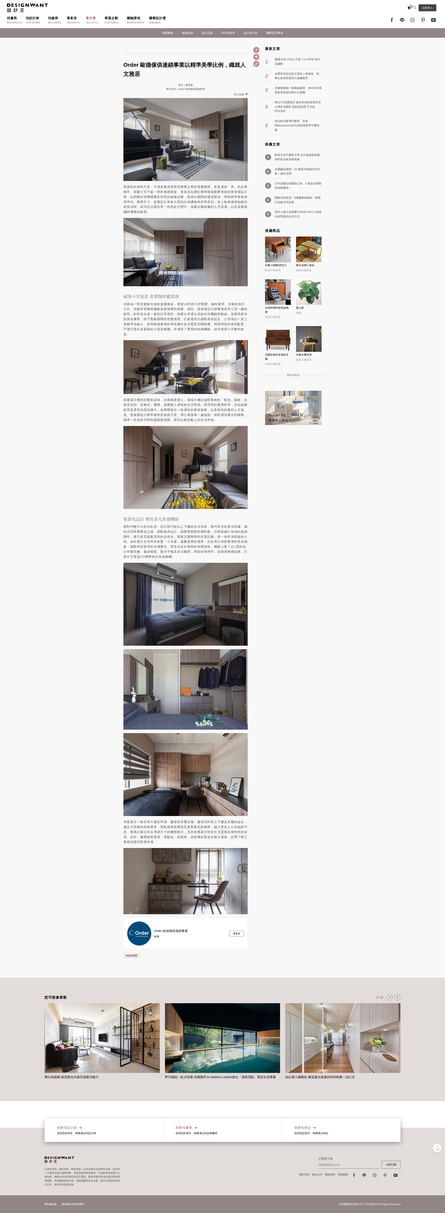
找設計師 (32, 18)
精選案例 (167, 32)
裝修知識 (187, 32)
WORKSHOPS (135, 22)
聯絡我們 (330, 1174)
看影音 (72, 18)
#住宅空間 (131, 955)
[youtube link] (395, 1176)
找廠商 (12, 18)
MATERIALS (14, 22)
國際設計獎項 (274, 32)
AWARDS (155, 22)
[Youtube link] (433, 20)
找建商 (53, 18)
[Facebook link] (392, 20)
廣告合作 (317, 1174)
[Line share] (256, 57)
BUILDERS (55, 22)
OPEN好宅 (228, 32)
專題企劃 (111, 18)
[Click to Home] (27, 7)
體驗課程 (133, 18)
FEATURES (112, 22)
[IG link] (412, 20)
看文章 (91, 18)
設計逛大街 (251, 32)
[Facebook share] (256, 50)
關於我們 (304, 1174)
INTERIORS (33, 22)
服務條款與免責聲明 (73, 1204)
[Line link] (402, 20)
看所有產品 (293, 375)
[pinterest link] (423, 20)
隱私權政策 (50, 1204)
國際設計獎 (157, 18)
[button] (390, 997)
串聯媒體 (343, 1174)
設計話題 (207, 32)
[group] (102, 1042)
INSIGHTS (73, 22)
